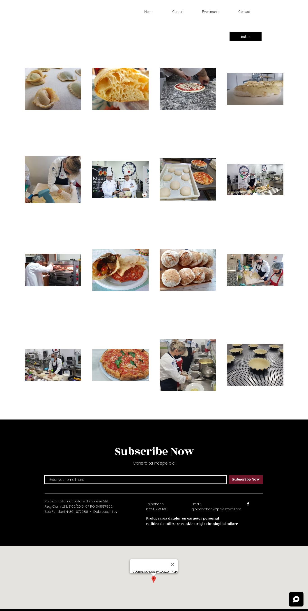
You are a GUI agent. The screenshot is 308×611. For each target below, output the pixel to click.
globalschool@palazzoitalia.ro (216, 509)
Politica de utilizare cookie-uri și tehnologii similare (192, 524)
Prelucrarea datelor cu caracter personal (182, 518)
